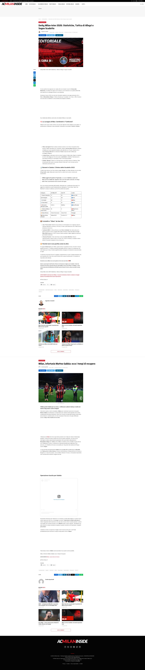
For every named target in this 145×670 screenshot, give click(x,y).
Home (26, 4)
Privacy (64, 663)
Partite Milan (52, 4)
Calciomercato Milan (43, 4)
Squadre (77, 4)
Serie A (40, 291)
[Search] (142, 4)
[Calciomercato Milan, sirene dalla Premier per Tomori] (49, 336)
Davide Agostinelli (49, 579)
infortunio (51, 570)
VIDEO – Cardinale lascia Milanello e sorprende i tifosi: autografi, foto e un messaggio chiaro (48, 604)
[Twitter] (34, 75)
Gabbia (47, 570)
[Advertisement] (60, 80)
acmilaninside (41, 289)
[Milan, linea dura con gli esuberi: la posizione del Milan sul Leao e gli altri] (49, 318)
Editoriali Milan (70, 4)
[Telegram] (34, 83)
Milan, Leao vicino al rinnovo (53, 556)
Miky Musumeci (77, 657)
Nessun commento (68, 32)
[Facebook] (34, 72)
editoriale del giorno (49, 289)
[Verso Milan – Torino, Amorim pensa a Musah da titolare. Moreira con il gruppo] (49, 615)
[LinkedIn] (34, 78)
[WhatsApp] (34, 85)
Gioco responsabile (74, 663)
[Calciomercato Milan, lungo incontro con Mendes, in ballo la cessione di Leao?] (72, 336)
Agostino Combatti (45, 31)
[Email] (34, 80)
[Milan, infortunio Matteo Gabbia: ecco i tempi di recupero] (61, 387)
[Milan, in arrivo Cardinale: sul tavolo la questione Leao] (72, 318)
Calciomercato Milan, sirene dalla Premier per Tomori (48, 344)
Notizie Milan (32, 4)
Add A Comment (60, 351)
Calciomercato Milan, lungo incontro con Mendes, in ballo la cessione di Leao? (72, 344)
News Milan (65, 289)
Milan (56, 289)
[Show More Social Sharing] (65, 35)
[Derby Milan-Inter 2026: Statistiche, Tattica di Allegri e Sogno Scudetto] (61, 52)
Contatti (81, 663)
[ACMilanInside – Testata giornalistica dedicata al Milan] (12, 4)
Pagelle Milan (61, 4)
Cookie (68, 663)
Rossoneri (77, 289)
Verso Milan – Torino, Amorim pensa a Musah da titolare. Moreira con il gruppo (49, 623)
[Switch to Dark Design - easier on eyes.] (141, 4)
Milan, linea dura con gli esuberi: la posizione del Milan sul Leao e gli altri (48, 326)
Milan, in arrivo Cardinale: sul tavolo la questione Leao (72, 326)
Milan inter (60, 289)
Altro (83, 4)
